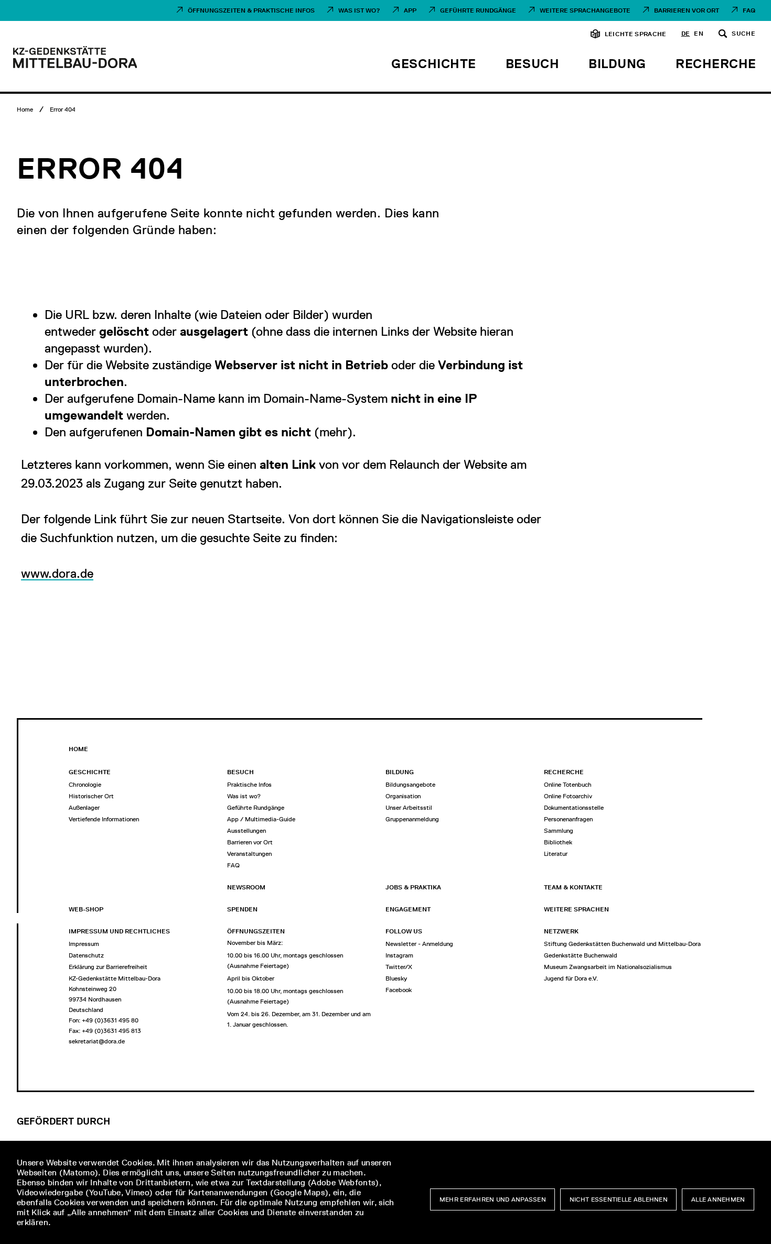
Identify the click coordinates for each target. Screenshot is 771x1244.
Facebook (398, 990)
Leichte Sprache (636, 34)
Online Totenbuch (568, 784)
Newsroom (246, 887)
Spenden (242, 909)
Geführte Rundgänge (478, 10)
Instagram (399, 955)
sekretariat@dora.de (97, 1041)
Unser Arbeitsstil (408, 807)
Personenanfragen (568, 819)
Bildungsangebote (410, 784)
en (698, 34)
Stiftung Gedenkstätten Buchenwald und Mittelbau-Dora (622, 944)
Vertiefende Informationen (104, 819)
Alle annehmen (718, 1199)
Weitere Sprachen (576, 909)
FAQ (749, 10)
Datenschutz (86, 955)
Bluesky (396, 978)
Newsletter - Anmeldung (419, 944)
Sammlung (558, 830)
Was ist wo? (359, 10)
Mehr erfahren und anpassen (493, 1199)
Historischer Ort (91, 796)
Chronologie (85, 784)
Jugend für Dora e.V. (571, 978)
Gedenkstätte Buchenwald (580, 955)
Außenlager (84, 807)
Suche (743, 34)
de (685, 34)
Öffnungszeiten (256, 931)
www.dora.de (57, 573)
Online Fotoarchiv (568, 796)
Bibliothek (558, 842)
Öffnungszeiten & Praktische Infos (251, 10)
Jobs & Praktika (413, 887)
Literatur (555, 853)
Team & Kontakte (573, 887)
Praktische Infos (249, 784)
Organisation (403, 796)
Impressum (84, 944)
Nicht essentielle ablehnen (619, 1199)
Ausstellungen (246, 830)
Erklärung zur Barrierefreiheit (108, 967)
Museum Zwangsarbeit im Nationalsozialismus (608, 967)
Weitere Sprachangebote (585, 10)
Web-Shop (86, 909)
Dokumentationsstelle (574, 807)
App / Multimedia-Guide (261, 819)
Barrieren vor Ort (686, 10)
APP (410, 10)
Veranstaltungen (249, 853)
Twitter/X (398, 967)
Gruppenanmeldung (412, 819)
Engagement (408, 909)
